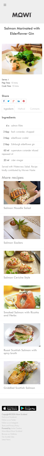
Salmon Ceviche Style (17, 277)
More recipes (13, 178)
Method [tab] (21, 109)
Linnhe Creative (16, 428)
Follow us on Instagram (10, 423)
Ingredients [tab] (9, 109)
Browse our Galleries (9, 434)
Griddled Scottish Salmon (19, 388)
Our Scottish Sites (12, 26)
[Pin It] (23, 101)
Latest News (6, 439)
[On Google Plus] (13, 101)
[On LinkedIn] (18, 101)
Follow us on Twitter (9, 420)
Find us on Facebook (9, 417)
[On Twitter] (8, 101)
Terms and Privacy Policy (10, 425)
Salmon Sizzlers (13, 242)
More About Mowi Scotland (12, 431)
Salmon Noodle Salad (17, 208)
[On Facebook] (4, 101)
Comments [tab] (35, 109)
